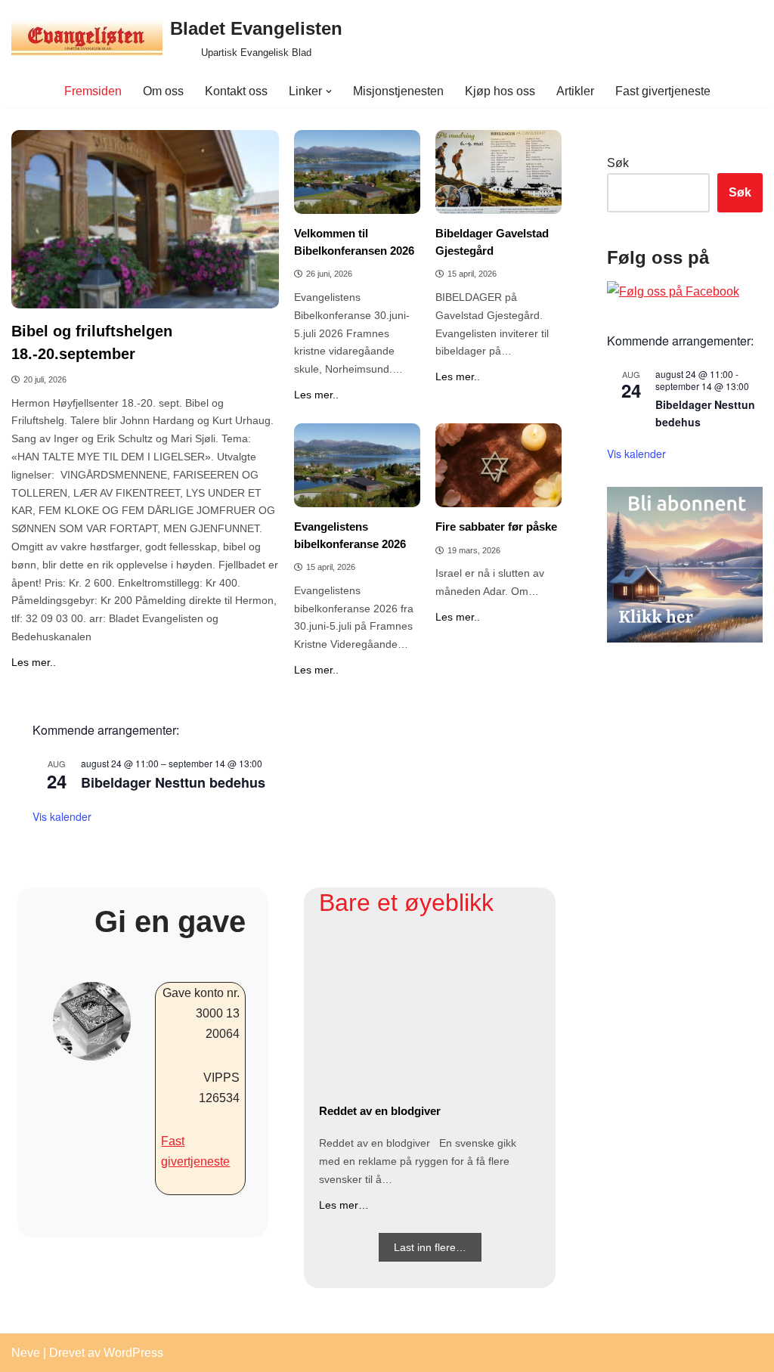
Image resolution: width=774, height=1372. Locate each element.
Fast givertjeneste (663, 91)
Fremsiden (93, 91)
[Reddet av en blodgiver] (429, 1013)
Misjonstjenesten (398, 91)
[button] (329, 91)
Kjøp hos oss (500, 91)
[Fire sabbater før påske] (498, 465)
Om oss (163, 91)
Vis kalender (62, 816)
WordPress (133, 1352)
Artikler (575, 91)
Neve (25, 1352)
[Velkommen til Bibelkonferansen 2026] (357, 172)
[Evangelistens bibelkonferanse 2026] (357, 465)
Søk (618, 162)
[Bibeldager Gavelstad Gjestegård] (498, 172)
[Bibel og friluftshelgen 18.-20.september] (145, 219)
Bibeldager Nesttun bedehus (173, 782)
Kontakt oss (236, 91)
